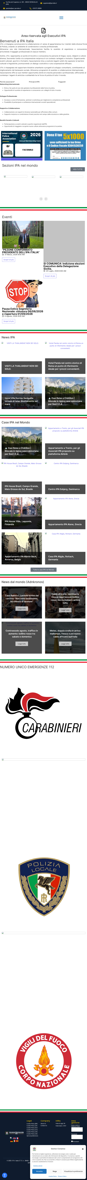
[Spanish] (17, 1141)
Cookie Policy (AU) (32, 1128)
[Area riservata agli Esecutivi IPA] (43, 30)
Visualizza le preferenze (73, 1171)
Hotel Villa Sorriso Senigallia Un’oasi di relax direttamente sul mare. (21, 401)
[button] (83, 1149)
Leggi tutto (22, 609)
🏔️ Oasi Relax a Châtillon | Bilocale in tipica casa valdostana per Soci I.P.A (65, 401)
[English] (14, 1138)
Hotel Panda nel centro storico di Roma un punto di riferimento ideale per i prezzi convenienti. (65, 366)
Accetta (39, 1171)
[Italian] (14, 1141)
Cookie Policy (53, 1176)
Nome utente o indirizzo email (75, 1126)
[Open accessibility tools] (4, 1175)
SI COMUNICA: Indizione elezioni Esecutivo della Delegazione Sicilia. (64, 266)
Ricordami (76, 1141)
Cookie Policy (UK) (32, 1132)
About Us (43, 1123)
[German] (11, 1141)
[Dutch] (11, 1138)
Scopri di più (9, 260)
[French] (17, 1138)
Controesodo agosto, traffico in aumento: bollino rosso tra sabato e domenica (22, 633)
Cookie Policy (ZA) (32, 1125)
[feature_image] (23, 235)
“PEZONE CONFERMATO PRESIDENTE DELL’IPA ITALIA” (20, 251)
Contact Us (44, 1125)
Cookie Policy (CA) (32, 1130)
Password (74, 1134)
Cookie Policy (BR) (32, 1123)
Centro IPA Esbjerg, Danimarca (64, 489)
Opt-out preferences (32, 1136)
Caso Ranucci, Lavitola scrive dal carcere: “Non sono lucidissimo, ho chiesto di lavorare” (22, 598)
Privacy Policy (62, 1176)
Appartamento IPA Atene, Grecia (64, 524)
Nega (55, 1171)
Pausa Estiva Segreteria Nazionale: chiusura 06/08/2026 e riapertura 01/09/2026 (22, 311)
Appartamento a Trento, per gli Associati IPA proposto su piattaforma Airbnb (64, 451)
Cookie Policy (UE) (32, 1134)
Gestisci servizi (37, 1165)
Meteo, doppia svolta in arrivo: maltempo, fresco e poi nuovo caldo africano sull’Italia (65, 633)
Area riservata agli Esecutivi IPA (43, 36)
